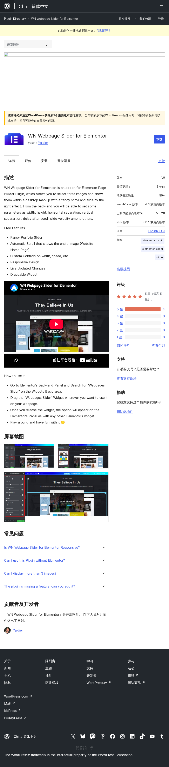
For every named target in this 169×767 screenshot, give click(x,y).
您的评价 (123, 345)
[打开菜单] (162, 6)
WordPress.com (18, 696)
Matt (10, 703)
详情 (11, 161)
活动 (131, 668)
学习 (90, 661)
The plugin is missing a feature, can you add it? (39, 586)
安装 (44, 161)
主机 (7, 675)
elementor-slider (152, 248)
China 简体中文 (25, 737)
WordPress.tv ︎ (99, 683)
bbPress (12, 711)
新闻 (7, 668)
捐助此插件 (125, 412)
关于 (7, 661)
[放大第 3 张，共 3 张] (103, 477)
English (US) (156, 231)
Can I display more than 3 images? (30, 573)
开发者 (91, 675)
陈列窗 (50, 661)
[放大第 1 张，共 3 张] (49, 449)
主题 (48, 668)
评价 (28, 161)
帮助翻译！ (103, 30)
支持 (161, 161)
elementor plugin (152, 240)
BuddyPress (15, 718)
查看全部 (158, 345)
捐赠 (133, 675)
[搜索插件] (48, 44)
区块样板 (52, 683)
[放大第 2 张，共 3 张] (103, 449)
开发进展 (63, 161)
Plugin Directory (15, 18)
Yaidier (43, 143)
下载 (159, 139)
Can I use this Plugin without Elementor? (34, 560)
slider (159, 257)
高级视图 (123, 269)
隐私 (7, 683)
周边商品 (136, 683)
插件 (48, 675)
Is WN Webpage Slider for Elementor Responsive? (42, 548)
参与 (131, 661)
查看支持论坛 (126, 378)
